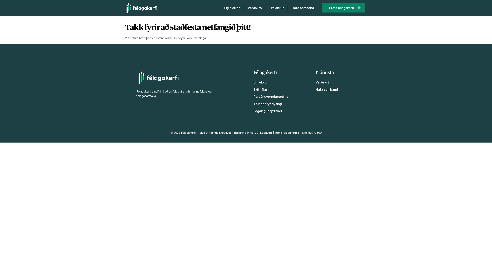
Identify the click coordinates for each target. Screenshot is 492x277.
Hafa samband (303, 8)
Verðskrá (255, 8)
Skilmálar (260, 89)
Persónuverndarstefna (270, 96)
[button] (343, 8)
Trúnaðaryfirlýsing (267, 104)
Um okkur (277, 8)
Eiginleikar (232, 8)
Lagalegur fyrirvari (267, 111)
